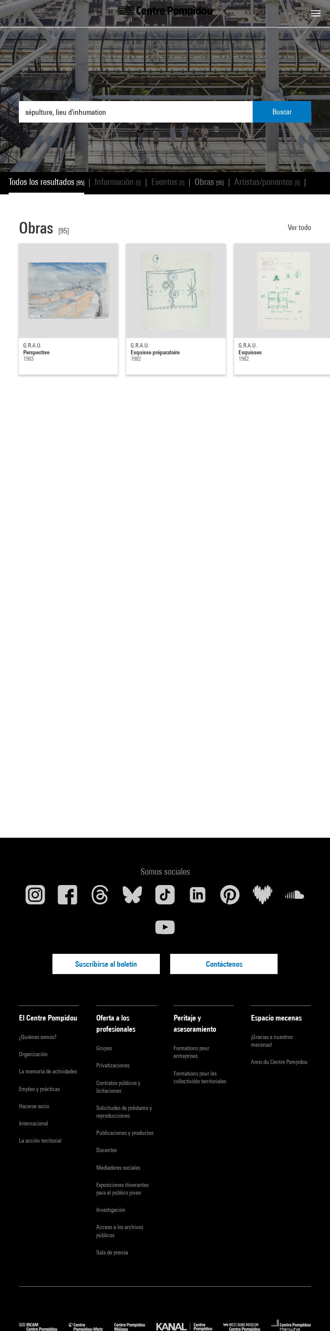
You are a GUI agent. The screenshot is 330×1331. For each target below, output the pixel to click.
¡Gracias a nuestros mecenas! (272, 1040)
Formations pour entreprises (191, 1052)
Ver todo (299, 227)
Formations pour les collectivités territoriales (200, 1077)
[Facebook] (68, 898)
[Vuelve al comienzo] (309, 1310)
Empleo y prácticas (39, 1088)
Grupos (104, 1048)
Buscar (282, 111)
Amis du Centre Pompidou (279, 1061)
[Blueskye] (132, 898)
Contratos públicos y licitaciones (118, 1086)
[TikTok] (165, 898)
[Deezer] (262, 898)
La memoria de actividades (48, 1071)
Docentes (106, 1150)
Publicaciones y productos (124, 1132)
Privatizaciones (112, 1065)
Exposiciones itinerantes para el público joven (122, 1188)
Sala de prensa (112, 1252)
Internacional (33, 1123)
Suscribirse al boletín (106, 963)
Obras (209, 181)
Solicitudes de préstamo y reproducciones (124, 1111)
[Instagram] (35, 898)
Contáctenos (224, 963)
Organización (33, 1054)
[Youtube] (165, 931)
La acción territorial (40, 1140)
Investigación (110, 1209)
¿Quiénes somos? (37, 1036)
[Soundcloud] (294, 898)
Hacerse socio (34, 1106)
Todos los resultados (46, 181)
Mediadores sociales (118, 1167)
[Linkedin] (197, 898)
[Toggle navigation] (316, 13)
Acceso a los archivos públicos (119, 1230)
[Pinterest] (230, 898)
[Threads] (100, 898)
